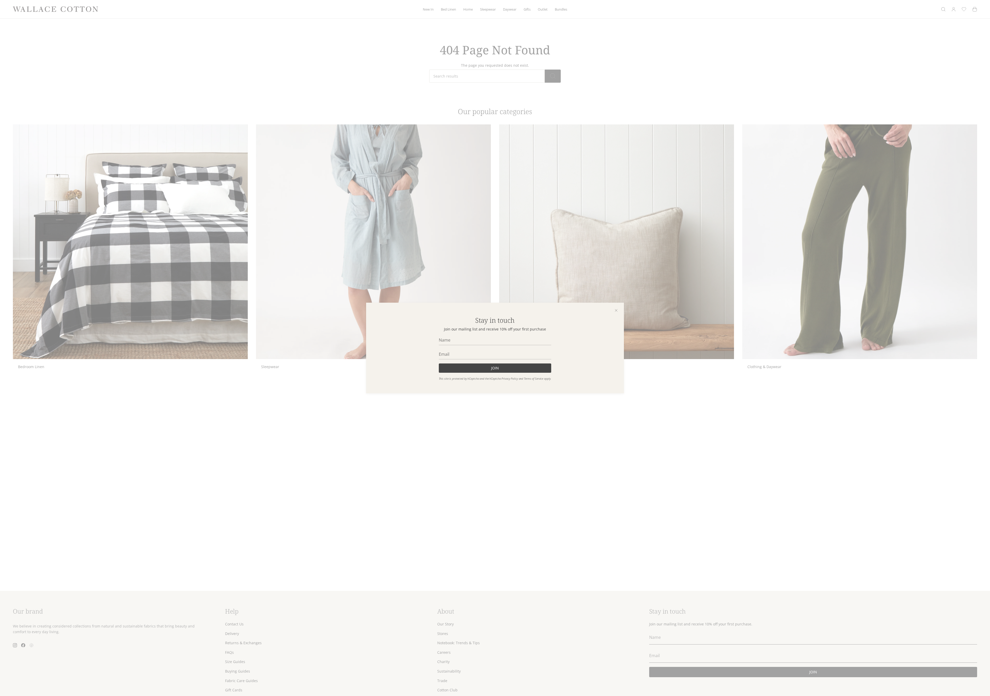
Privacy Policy (509, 378)
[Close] (616, 310)
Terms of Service (533, 378)
